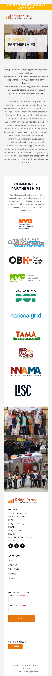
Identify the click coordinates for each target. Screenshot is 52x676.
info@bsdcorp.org (16, 523)
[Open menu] (45, 16)
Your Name (17, 595)
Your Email (17, 605)
